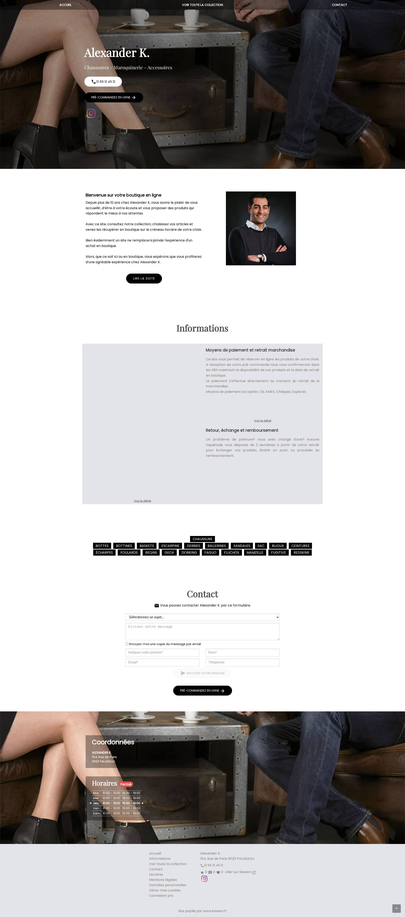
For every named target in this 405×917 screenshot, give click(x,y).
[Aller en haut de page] (396, 908)
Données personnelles (167, 885)
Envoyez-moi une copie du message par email (165, 644)
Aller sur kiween (240, 872)
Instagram (91, 113)
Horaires (156, 874)
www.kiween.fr (215, 911)
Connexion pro (161, 895)
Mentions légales (163, 879)
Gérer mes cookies (165, 890)
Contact (339, 5)
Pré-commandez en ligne (113, 97)
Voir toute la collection (202, 5)
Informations (159, 858)
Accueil (65, 5)
